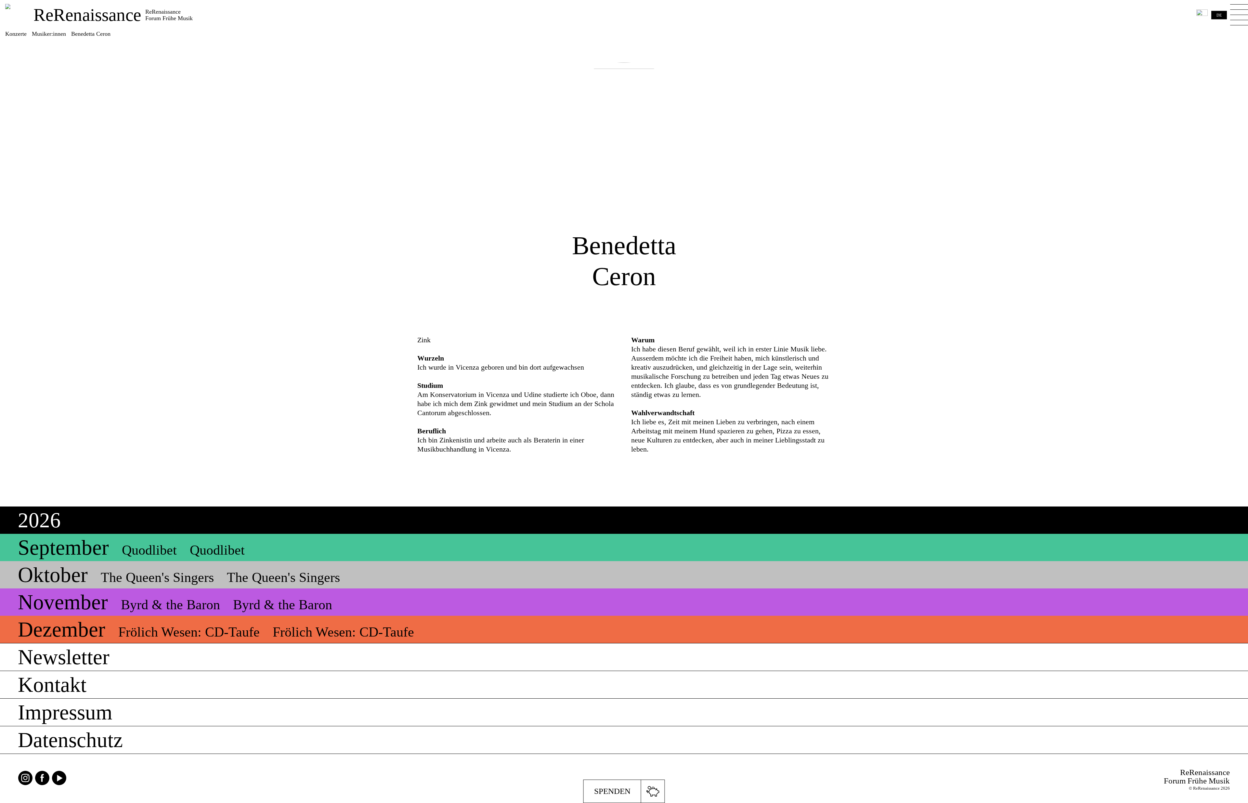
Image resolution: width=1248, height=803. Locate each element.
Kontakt (52, 684)
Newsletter (64, 657)
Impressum (65, 712)
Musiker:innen (49, 34)
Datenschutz (70, 740)
